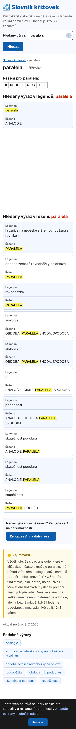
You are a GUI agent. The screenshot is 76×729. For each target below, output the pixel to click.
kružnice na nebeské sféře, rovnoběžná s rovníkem (34, 653)
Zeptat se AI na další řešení (31, 536)
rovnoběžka (14, 672)
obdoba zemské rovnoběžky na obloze (33, 664)
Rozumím (38, 722)
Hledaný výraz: (14, 35)
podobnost (55, 672)
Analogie (12, 643)
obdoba (34, 672)
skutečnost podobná (20, 681)
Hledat (13, 46)
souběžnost (50, 681)
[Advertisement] (38, 170)
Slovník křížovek (35, 7)
